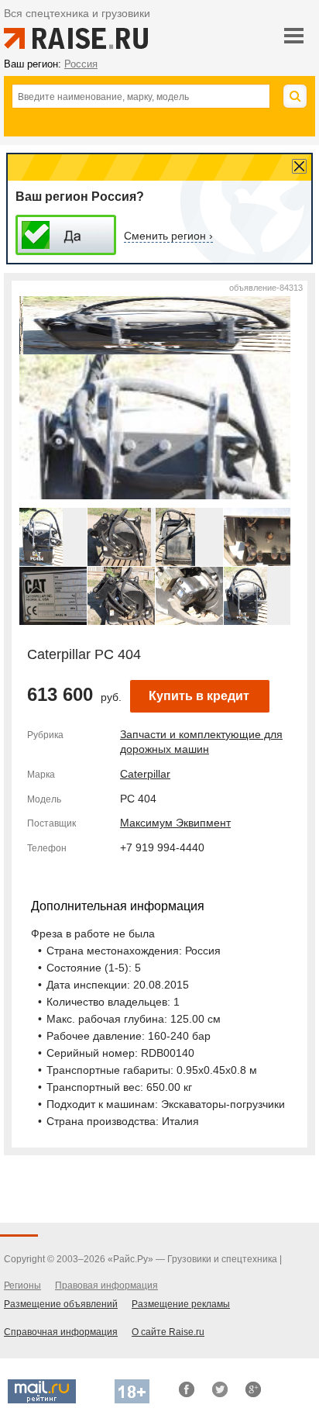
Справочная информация (61, 1332)
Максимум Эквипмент (175, 822)
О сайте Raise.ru (168, 1332)
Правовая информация (106, 1285)
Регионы (22, 1285)
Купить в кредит (199, 695)
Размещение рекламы (181, 1304)
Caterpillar (145, 774)
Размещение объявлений (61, 1304)
